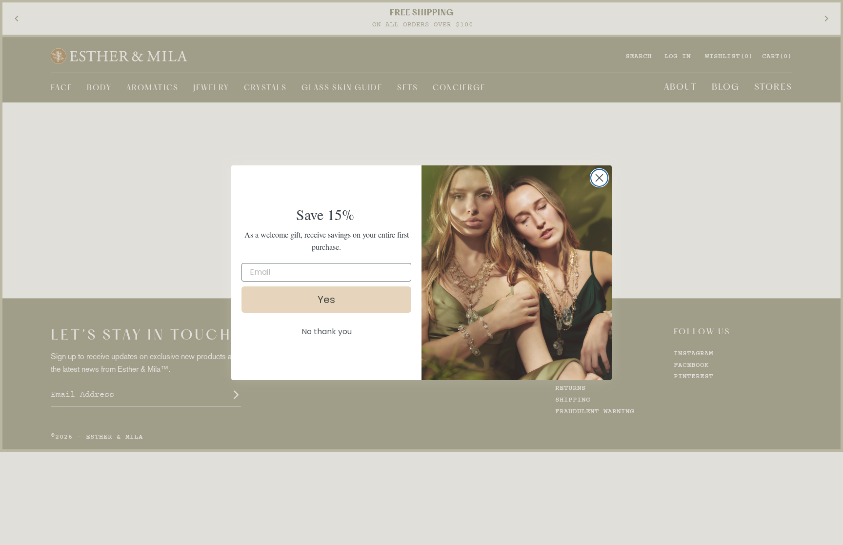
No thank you (326, 331)
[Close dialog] (599, 177)
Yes (326, 299)
